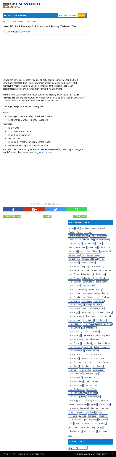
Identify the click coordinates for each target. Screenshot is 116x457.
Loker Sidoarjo (104, 362)
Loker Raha (73, 358)
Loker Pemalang (92, 350)
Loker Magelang (90, 328)
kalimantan (84, 427)
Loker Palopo (74, 343)
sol (70, 435)
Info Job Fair (88, 239)
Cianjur (72, 232)
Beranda (47, 216)
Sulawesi (82, 416)
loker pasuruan (89, 431)
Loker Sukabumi (75, 373)
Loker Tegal (91, 389)
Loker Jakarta (74, 308)
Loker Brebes (88, 282)
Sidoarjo (80, 412)
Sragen (99, 412)
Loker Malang (74, 335)
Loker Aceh (73, 262)
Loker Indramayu (76, 304)
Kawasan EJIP (106, 251)
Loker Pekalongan (102, 347)
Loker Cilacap (87, 293)
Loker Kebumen (91, 316)
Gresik (78, 239)
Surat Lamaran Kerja (77, 419)
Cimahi (79, 232)
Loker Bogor (87, 278)
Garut (71, 239)
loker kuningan (75, 431)
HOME (7, 15)
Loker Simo (73, 366)
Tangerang (92, 419)
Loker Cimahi (74, 297)
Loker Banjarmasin (89, 270)
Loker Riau (99, 358)
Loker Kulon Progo (104, 324)
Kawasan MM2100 (89, 259)
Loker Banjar (74, 270)
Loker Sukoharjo (91, 373)
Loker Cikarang (95, 289)
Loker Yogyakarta (76, 400)
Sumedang (92, 416)
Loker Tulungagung (77, 396)
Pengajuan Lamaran (43, 152)
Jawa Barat (92, 247)
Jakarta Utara (74, 247)
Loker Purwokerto (93, 354)
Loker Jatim (86, 308)
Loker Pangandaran (101, 343)
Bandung (85, 228)
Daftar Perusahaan (98, 236)
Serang (71, 412)
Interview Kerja (75, 243)
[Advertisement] (45, 57)
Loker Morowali (75, 339)
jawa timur (73, 427)
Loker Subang (98, 370)
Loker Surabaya (91, 381)
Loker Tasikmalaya (76, 389)
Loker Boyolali (75, 282)
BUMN (71, 228)
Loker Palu (86, 343)
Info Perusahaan (102, 239)
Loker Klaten (87, 320)
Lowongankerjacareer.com (30, 454)
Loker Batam (86, 274)
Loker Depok (74, 301)
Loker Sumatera (90, 377)
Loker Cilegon (101, 293)
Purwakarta (73, 408)
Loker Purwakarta (76, 354)
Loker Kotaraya (75, 324)
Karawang (73, 251)
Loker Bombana (102, 278)
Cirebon (87, 232)
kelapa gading (97, 427)
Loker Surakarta (75, 385)
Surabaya (103, 416)
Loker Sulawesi (75, 377)
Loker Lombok (75, 328)
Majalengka (82, 404)
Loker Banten (105, 270)
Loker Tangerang (91, 385)
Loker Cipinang (88, 297)
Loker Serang (90, 362)
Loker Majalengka (76, 331)
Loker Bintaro (74, 278)
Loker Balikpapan (87, 262)
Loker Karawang (105, 312)
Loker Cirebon (103, 297)
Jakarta (99, 243)
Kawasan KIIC (74, 259)
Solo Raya (90, 412)
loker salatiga (104, 431)
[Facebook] (13, 209)
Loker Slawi (85, 366)
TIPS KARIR (20, 15)
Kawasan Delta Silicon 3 (89, 251)
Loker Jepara (98, 308)
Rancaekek (84, 408)
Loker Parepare (75, 347)
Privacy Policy (95, 454)
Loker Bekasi (99, 274)
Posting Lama (80, 216)
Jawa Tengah (104, 247)
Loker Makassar (92, 331)
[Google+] (34, 209)
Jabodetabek (88, 243)
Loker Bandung (97, 266)
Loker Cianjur (74, 285)
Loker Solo (73, 370)
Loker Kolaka (100, 320)
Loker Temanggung (77, 393)
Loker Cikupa (74, 293)
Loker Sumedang (76, 381)
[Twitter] (55, 209)
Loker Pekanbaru (76, 350)
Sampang (105, 408)
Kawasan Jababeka (77, 255)
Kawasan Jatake (93, 255)
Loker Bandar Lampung (79, 266)
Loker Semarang (75, 362)
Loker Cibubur (88, 285)
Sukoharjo (73, 416)
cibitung (102, 423)
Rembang (95, 408)
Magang (72, 404)
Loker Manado (88, 335)
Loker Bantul (74, 274)
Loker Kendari (75, 320)
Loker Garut (87, 301)
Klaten (101, 259)
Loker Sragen (85, 370)
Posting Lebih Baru (12, 216)
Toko (71, 423)
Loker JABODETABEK (93, 304)
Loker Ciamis (101, 282)
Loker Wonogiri (93, 396)
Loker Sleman (97, 366)
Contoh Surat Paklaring (78, 236)
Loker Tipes (92, 393)
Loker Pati (88, 347)
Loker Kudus (89, 324)
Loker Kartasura (75, 316)
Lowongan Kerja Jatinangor (96, 400)
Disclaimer (108, 454)
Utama (94, 423)
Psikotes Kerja (104, 404)
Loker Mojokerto (103, 335)
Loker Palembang (91, 339)
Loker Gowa (99, 301)
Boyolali (101, 228)
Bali (77, 228)
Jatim (84, 247)
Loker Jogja (73, 312)
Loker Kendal (105, 316)
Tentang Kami (80, 454)
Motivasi (92, 404)
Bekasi (93, 228)
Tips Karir (103, 419)
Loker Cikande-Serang (78, 289)
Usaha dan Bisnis (82, 423)
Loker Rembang (86, 358)
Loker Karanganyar (88, 312)
